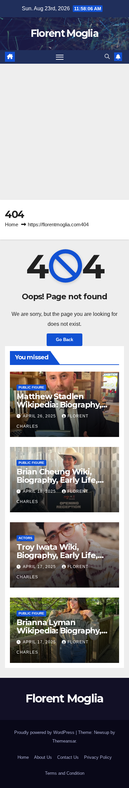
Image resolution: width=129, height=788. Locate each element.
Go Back (64, 339)
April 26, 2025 (40, 416)
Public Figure (31, 387)
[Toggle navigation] (60, 57)
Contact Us (68, 757)
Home (11, 224)
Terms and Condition (64, 773)
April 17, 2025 (40, 566)
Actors (25, 538)
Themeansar (64, 741)
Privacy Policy (98, 757)
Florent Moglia (64, 33)
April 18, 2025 (40, 491)
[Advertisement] (64, 131)
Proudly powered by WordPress (45, 732)
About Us (43, 757)
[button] (107, 56)
